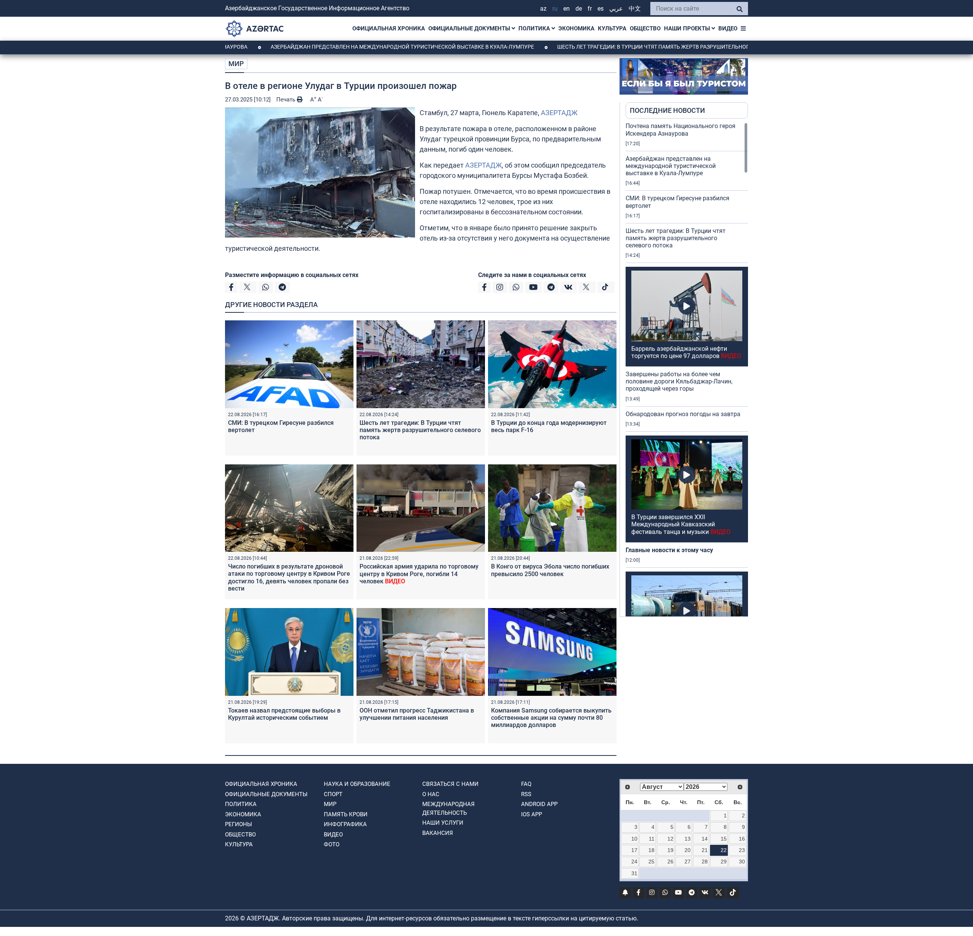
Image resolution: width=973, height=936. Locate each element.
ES (600, 8)
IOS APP (531, 814)
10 (634, 839)
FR (590, 8)
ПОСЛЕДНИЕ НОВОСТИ (667, 110)
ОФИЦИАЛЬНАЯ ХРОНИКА (388, 28)
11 (651, 839)
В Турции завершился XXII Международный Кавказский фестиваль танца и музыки (681, 524)
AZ (543, 8)
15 (724, 839)
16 (742, 839)
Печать (286, 99)
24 (634, 861)
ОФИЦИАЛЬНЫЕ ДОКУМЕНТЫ (470, 28)
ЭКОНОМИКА (576, 28)
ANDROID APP (539, 804)
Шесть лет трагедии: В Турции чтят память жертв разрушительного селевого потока (632, 47)
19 (670, 850)
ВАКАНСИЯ (437, 833)
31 (634, 873)
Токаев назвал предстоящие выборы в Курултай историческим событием (284, 714)
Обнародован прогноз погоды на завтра (683, 414)
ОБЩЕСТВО (645, 28)
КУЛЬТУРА (612, 28)
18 (651, 850)
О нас (430, 794)
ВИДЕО (727, 28)
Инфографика (345, 824)
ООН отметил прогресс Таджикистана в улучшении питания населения (417, 714)
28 (705, 861)
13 (688, 839)
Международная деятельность (448, 808)
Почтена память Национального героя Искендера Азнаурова (680, 129)
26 (670, 861)
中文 (635, 8)
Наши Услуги (442, 822)
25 (651, 861)
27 (688, 861)
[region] (687, 369)
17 (634, 850)
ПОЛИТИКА (534, 28)
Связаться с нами (450, 784)
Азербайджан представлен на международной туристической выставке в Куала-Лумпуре (353, 47)
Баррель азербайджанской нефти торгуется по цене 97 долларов (686, 352)
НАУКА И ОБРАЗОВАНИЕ (357, 784)
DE (578, 8)
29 (724, 861)
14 (705, 839)
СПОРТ (333, 794)
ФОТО (331, 844)
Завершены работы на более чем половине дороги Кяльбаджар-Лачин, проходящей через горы (679, 381)
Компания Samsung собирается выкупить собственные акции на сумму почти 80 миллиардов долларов (551, 718)
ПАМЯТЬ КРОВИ (346, 814)
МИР (236, 64)
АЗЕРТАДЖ (559, 113)
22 (724, 850)
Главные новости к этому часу (670, 550)
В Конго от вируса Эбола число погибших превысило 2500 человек (550, 570)
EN (566, 8)
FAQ (526, 784)
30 (742, 861)
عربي (616, 8)
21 (705, 850)
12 (670, 839)
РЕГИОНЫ (238, 824)
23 (742, 850)
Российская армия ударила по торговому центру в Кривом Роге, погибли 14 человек (419, 573)
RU (555, 8)
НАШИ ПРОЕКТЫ (688, 28)
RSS (526, 794)
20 (688, 850)
